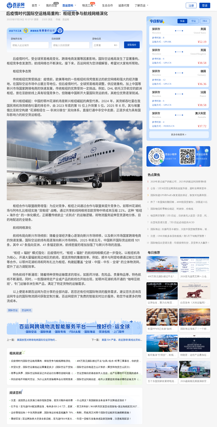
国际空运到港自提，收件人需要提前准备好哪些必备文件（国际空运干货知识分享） (109, 379)
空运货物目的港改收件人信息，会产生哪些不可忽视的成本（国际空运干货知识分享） (109, 373)
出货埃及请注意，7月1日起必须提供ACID (172, 222)
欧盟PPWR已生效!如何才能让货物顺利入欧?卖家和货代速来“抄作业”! (161, 329)
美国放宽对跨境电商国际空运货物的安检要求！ (42, 339)
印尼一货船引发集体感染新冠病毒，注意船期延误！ (104, 418)
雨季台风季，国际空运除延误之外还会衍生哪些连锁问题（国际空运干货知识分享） (43, 373)
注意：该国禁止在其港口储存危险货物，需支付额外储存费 (42, 400)
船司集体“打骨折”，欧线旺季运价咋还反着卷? (162, 355)
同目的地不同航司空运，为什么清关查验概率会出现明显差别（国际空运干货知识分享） (43, 379)
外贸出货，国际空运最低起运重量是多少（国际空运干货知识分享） (43, 367)
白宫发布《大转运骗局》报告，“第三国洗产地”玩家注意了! (194, 303)
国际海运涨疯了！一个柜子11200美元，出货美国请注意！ (194, 329)
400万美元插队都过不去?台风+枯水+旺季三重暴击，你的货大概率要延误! (109, 361)
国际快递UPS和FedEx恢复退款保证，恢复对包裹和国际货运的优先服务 (180, 195)
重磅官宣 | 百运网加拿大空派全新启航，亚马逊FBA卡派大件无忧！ (43, 418)
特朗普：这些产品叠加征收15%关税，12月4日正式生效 (194, 355)
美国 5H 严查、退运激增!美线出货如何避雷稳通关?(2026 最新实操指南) (140, 339)
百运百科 (67, 5)
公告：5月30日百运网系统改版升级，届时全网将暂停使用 (180, 189)
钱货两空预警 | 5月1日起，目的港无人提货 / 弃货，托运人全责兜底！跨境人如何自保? (180, 216)
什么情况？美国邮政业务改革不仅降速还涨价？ (102, 400)
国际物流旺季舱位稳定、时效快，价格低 (172, 209)
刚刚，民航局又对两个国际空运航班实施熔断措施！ (104, 412)
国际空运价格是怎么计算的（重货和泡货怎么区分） (104, 367)
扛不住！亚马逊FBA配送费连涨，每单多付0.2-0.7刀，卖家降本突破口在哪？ (43, 406)
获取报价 (131, 45)
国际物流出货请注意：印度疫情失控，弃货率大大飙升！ (180, 243)
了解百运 (140, 5)
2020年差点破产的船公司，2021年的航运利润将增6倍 (178, 181)
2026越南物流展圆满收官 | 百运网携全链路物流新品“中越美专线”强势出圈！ (194, 381)
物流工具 (87, 5)
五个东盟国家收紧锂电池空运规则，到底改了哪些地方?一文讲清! (162, 381)
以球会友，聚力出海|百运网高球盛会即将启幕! (161, 303)
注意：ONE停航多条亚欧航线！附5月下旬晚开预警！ (178, 236)
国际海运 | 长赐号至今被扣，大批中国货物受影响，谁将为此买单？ (180, 229)
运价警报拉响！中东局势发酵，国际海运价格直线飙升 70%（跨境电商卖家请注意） (43, 412)
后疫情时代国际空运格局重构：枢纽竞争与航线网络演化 (40, 361)
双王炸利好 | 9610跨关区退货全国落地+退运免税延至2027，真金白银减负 (109, 406)
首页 (34, 5)
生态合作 (107, 5)
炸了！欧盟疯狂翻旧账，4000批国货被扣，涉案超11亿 (179, 202)
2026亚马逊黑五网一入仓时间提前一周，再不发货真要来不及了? (194, 277)
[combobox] (30, 45)
